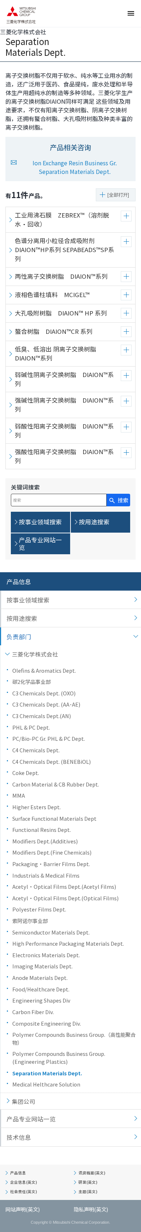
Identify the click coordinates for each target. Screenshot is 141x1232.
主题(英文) (87, 1191)
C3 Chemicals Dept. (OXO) (44, 693)
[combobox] (59, 500)
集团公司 (23, 1101)
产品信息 (19, 581)
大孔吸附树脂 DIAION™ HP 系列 (61, 313)
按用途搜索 (22, 618)
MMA (18, 795)
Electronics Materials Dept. (46, 955)
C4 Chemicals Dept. (36, 750)
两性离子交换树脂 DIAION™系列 (61, 276)
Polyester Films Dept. (39, 909)
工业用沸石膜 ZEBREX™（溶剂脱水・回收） (62, 219)
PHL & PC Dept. (31, 727)
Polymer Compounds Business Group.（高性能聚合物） (74, 1038)
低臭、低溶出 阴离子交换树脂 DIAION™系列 (58, 353)
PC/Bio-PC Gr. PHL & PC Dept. (48, 738)
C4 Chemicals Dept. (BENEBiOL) (51, 761)
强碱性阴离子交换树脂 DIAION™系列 (64, 404)
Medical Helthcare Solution (46, 1084)
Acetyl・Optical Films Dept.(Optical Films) (65, 898)
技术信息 (19, 1137)
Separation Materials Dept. (47, 1073)
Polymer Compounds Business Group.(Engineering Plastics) (58, 1057)
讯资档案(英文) (91, 1172)
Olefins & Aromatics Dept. (44, 670)
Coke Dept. (25, 772)
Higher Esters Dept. (36, 807)
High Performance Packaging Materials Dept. (68, 943)
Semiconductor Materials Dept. (51, 932)
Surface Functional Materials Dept (54, 818)
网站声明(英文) (22, 1209)
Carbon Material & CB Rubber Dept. (55, 784)
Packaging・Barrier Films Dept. (51, 864)
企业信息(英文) (23, 1182)
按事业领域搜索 (28, 600)
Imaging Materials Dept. (42, 966)
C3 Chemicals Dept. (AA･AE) (46, 704)
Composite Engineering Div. (46, 1023)
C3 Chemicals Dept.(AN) (41, 716)
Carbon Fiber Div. (33, 1012)
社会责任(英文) (23, 1191)
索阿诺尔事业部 (30, 920)
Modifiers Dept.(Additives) (45, 841)
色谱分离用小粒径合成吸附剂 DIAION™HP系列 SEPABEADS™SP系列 (64, 249)
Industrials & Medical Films (46, 875)
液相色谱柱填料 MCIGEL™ (52, 294)
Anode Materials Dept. (40, 977)
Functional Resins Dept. (41, 829)
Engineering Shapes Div (41, 1000)
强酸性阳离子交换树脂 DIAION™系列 (64, 456)
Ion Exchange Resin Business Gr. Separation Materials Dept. (75, 167)
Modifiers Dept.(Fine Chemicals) (54, 852)
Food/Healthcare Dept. (40, 989)
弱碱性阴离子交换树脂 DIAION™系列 (64, 379)
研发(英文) (87, 1182)
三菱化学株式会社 (35, 654)
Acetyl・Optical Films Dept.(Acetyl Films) (64, 886)
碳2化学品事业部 (31, 681)
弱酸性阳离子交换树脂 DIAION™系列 (64, 430)
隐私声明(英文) (91, 1209)
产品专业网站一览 (31, 1119)
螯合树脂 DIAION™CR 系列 (54, 331)
